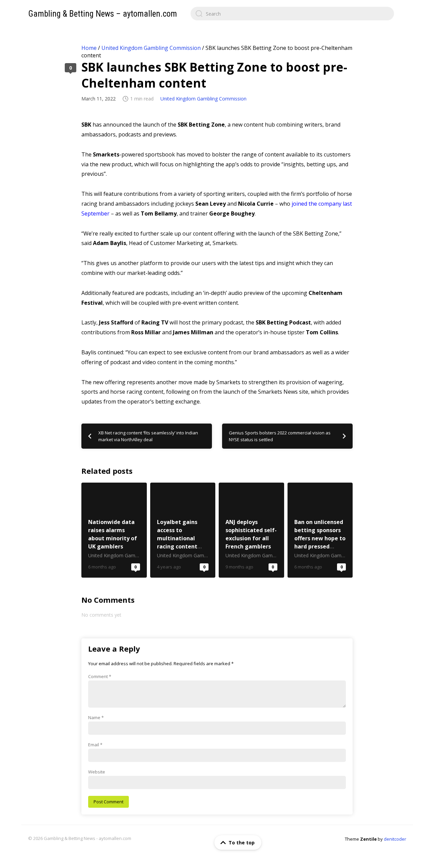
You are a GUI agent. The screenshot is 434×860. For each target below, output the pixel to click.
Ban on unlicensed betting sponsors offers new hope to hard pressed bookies (320, 530)
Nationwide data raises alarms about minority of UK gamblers (114, 530)
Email (95, 745)
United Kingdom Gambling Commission (151, 48)
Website (96, 772)
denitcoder (395, 839)
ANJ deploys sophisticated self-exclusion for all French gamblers (251, 530)
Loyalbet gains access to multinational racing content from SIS (183, 530)
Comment (99, 676)
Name (96, 717)
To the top (242, 842)
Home (89, 48)
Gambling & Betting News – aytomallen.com (102, 14)
